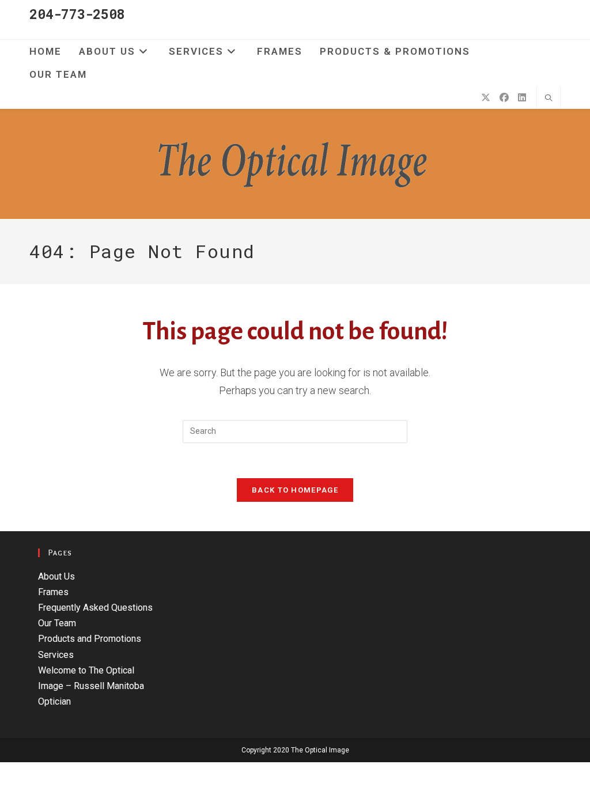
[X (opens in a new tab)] (485, 98)
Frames (53, 592)
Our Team (57, 623)
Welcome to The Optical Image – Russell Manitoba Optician (91, 686)
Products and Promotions (89, 638)
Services (56, 654)
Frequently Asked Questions (95, 607)
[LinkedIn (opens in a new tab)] (522, 98)
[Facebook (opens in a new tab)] (504, 98)
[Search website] (548, 98)
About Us (56, 576)
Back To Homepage (295, 490)
